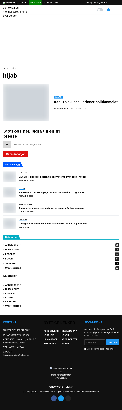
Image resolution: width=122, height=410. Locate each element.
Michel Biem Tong (65, 109)
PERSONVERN (51, 331)
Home (5, 68)
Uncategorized (61, 268)
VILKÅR (65, 343)
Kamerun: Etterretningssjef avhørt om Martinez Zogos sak (51, 192)
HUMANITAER (61, 249)
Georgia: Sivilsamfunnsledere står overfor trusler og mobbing (53, 223)
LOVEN (58, 97)
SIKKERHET (61, 263)
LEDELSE (61, 254)
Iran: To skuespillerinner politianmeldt (86, 102)
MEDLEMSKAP (69, 331)
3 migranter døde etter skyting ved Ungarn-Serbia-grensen (51, 208)
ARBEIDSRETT (61, 245)
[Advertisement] (61, 37)
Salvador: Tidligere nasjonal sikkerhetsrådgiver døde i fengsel (53, 177)
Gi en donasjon (15, 154)
